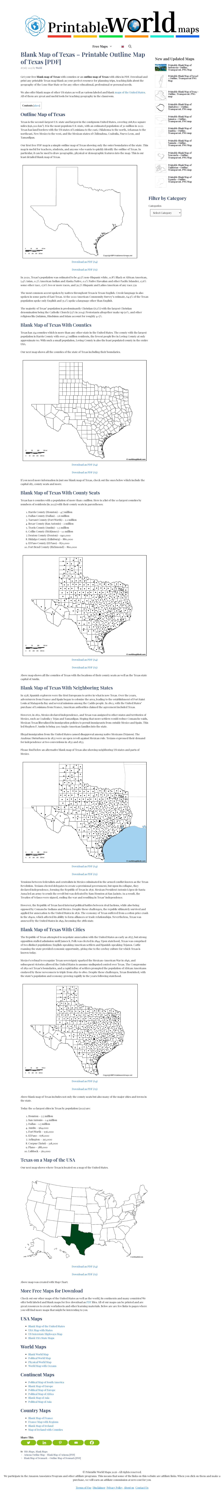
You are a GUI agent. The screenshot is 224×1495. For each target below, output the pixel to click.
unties (59, 1429)
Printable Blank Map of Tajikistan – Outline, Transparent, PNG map (180, 167)
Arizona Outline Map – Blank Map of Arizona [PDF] (49, 1454)
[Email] (76, 1442)
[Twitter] (28, 1442)
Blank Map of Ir (37, 1425)
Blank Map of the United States (46, 1326)
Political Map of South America (46, 1382)
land (50, 1425)
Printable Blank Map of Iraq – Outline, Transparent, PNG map (183, 94)
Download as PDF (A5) (84, 269)
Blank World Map (38, 1354)
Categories (155, 205)
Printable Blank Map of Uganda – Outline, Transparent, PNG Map (180, 179)
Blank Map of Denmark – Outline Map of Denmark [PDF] (52, 1458)
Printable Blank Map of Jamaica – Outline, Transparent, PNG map (180, 119)
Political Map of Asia (40, 1401)
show (36, 105)
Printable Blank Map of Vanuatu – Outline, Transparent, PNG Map (180, 143)
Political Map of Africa (41, 1394)
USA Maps (29, 1451)
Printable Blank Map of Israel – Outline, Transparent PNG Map (183, 78)
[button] (130, 46)
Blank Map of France (40, 1418)
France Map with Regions (43, 1421)
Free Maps (100, 46)
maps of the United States (130, 92)
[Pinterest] (60, 1442)
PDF (88, 1302)
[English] (120, 46)
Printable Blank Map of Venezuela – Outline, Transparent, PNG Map (180, 155)
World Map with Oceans (42, 1366)
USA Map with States (40, 1330)
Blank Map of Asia (38, 1397)
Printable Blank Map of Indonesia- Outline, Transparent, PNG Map (180, 67)
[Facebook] (92, 1442)
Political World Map (39, 1358)
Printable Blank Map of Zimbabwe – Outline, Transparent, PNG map (180, 107)
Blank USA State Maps (41, 1338)
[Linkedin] (44, 1442)
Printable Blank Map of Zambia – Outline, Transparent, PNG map (180, 131)
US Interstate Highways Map (45, 1334)
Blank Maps (42, 1451)
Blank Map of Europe (40, 1386)
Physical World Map (39, 1362)
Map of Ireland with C (41, 1429)
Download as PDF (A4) (85, 261)
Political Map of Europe (41, 1390)
